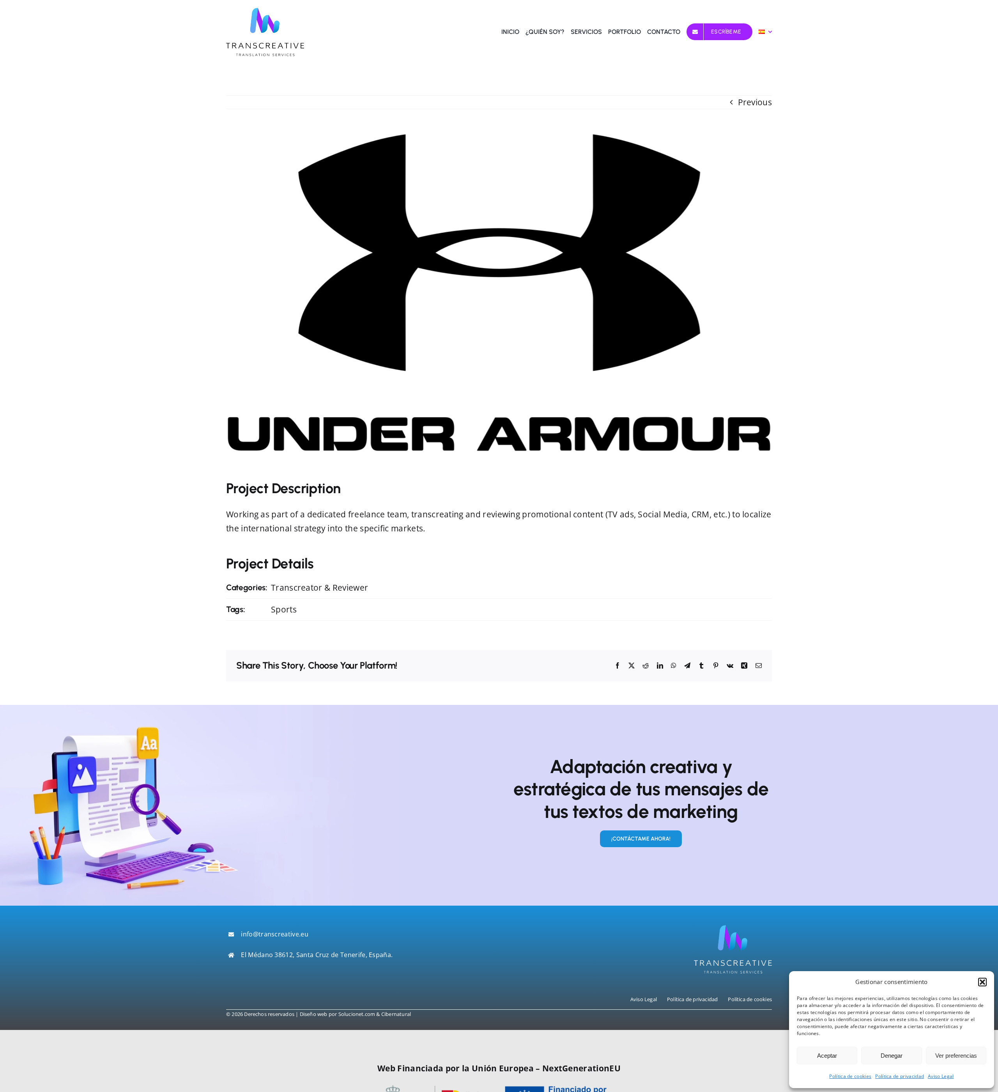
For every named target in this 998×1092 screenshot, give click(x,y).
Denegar (891, 1055)
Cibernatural (396, 1014)
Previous (755, 102)
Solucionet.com (356, 1014)
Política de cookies (850, 1076)
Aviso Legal (941, 1076)
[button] (982, 982)
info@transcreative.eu (274, 934)
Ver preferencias (956, 1055)
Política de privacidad (899, 1076)
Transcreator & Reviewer (319, 587)
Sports (284, 609)
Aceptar (827, 1055)
